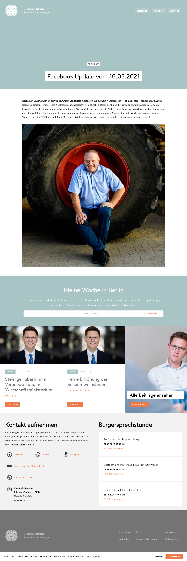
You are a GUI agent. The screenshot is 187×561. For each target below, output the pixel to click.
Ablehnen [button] (159, 556)
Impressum (171, 532)
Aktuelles (159, 10)
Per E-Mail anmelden (113, 448)
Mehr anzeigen (139, 404)
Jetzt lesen (13, 404)
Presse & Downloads (147, 538)
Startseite (142, 10)
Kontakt (174, 10)
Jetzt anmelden (150, 313)
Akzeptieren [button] (174, 556)
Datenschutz (172, 538)
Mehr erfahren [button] (93, 556)
